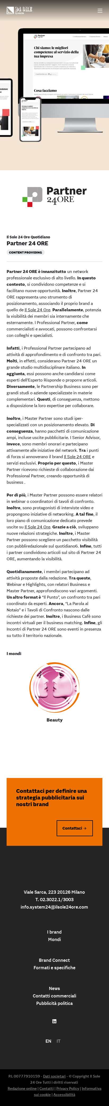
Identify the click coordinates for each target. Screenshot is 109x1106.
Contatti (46, 1088)
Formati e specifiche (54, 968)
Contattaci (72, 828)
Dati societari (54, 1076)
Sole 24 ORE (79, 456)
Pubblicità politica (54, 1003)
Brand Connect (54, 960)
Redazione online (22, 1088)
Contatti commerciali (54, 996)
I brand (54, 932)
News (54, 988)
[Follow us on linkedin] (54, 1021)
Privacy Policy (67, 1088)
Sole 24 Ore (39, 309)
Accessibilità (64, 1094)
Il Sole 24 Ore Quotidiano (28, 237)
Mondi (54, 939)
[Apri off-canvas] (100, 10)
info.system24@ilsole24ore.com (54, 907)
